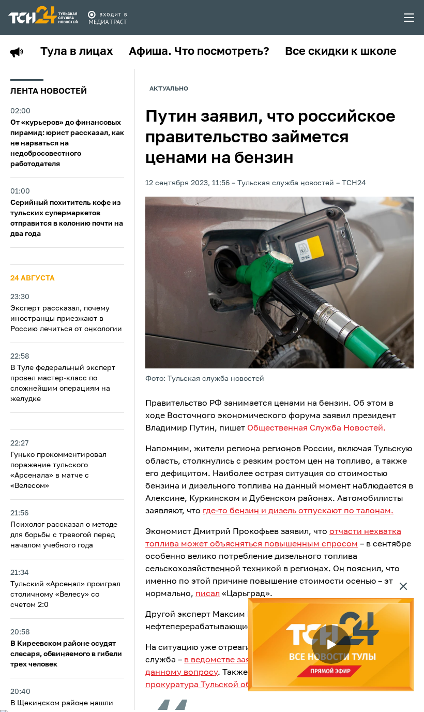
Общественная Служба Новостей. (316, 428)
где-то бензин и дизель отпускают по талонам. (298, 511)
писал (207, 594)
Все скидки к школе (341, 51)
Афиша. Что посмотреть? (199, 51)
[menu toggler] (409, 17)
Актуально (168, 89)
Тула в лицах (76, 51)
